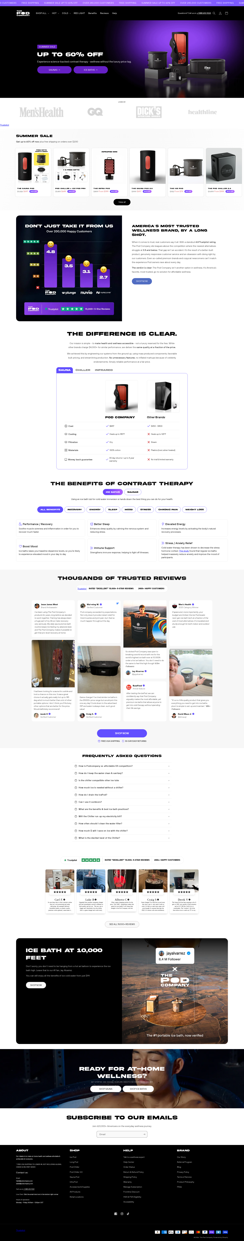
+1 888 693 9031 (204, 13)
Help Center (128, 1162)
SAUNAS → (54, 69)
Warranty (127, 1182)
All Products (75, 1192)
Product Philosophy (185, 1182)
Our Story (181, 1157)
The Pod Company (206, 1237)
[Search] (214, 13)
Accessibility (128, 1202)
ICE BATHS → (91, 69)
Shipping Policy (130, 1177)
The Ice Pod (176, 188)
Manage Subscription (132, 1187)
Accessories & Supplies (80, 1187)
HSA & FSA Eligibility (132, 1197)
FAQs (179, 1187)
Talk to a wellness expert (134, 1157)
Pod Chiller (74, 1167)
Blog (179, 1167)
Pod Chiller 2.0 (76, 1172)
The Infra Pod (101, 188)
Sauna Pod (74, 1177)
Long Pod (74, 1162)
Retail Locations (76, 1197)
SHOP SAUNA (105, 1089)
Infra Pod (74, 1182)
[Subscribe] (144, 1134)
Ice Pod (73, 1157)
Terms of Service (184, 1177)
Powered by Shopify (220, 1237)
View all (122, 202)
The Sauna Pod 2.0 (142, 188)
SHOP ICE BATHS (138, 1089)
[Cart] (226, 13)
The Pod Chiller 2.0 (219, 188)
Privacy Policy (183, 1172)
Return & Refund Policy (133, 1172)
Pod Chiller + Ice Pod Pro (70, 188)
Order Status (129, 1167)
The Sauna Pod (25, 188)
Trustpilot (4, 125)
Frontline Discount (131, 1192)
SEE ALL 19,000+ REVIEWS (122, 924)
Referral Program (184, 1162)
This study (184, 550)
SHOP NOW (142, 281)
